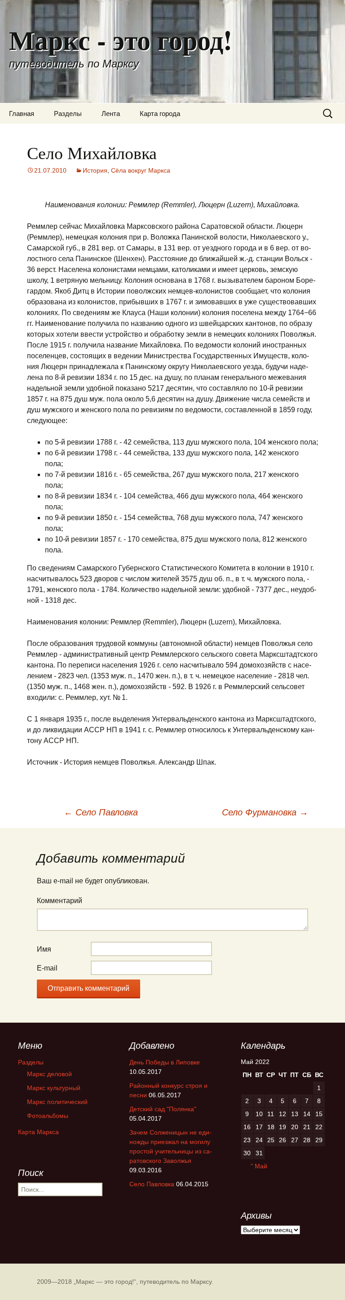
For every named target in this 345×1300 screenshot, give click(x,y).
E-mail (47, 968)
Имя (44, 949)
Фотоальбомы (47, 1115)
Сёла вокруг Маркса (140, 170)
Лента (111, 113)
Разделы (68, 113)
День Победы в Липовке (164, 1062)
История (95, 170)
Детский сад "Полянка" (162, 1109)
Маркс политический (57, 1101)
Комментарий (59, 900)
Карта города (160, 113)
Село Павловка (101, 812)
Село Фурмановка (265, 812)
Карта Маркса (38, 1131)
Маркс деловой (49, 1073)
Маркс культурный (53, 1087)
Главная (21, 113)
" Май (259, 1166)
